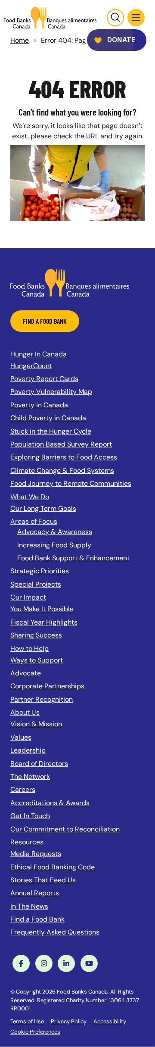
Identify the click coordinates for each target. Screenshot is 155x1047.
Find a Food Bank (37, 919)
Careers (22, 789)
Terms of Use (27, 1021)
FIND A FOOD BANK (45, 321)
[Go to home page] (50, 17)
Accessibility (109, 1021)
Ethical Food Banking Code (52, 867)
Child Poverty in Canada (48, 417)
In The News (29, 906)
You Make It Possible (42, 608)
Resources (26, 842)
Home (19, 40)
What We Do (29, 496)
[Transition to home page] (69, 282)
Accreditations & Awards (50, 802)
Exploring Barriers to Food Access (63, 457)
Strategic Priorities (39, 570)
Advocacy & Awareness (54, 531)
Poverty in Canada (39, 404)
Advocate (25, 673)
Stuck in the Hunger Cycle (50, 431)
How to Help (29, 648)
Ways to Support (36, 660)
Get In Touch (30, 815)
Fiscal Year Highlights (44, 622)
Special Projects (35, 584)
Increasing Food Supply (54, 545)
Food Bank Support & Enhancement (73, 558)
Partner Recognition (41, 699)
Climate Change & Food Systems (62, 470)
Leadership (28, 750)
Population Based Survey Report (61, 444)
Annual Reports (34, 892)
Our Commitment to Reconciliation (65, 829)
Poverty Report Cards (44, 378)
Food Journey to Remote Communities (70, 483)
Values (20, 737)
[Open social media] (21, 963)
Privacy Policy (69, 1021)
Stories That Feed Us (43, 879)
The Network (30, 776)
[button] (136, 17)
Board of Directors (39, 763)
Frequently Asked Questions (54, 932)
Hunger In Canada (38, 354)
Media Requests (35, 853)
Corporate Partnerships (47, 686)
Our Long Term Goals (43, 508)
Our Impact (28, 597)
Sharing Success (36, 635)
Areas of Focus (33, 521)
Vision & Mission (36, 723)
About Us (25, 712)
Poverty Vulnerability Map (51, 391)
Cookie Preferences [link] (35, 1031)
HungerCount (31, 365)
